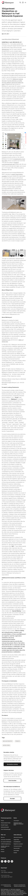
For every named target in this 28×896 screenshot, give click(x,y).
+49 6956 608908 (6, 872)
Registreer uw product (18, 843)
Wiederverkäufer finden (5, 822)
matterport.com (6, 340)
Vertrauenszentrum (18, 846)
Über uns (3, 837)
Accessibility (16, 850)
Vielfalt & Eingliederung (5, 843)
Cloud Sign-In (16, 820)
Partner (2, 820)
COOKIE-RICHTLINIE (7, 886)
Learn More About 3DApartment (10, 39)
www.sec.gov (19, 665)
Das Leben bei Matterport (6, 841)
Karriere (2, 849)
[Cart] (23, 2)
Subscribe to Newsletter (6, 839)
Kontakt (12, 798)
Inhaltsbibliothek (17, 841)
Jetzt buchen (12, 780)
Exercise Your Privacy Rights (19, 886)
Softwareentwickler (5, 827)
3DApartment (5, 49)
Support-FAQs (16, 839)
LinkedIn (8, 861)
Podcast (2, 851)
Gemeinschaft (17, 848)
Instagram (12, 861)
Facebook (2, 861)
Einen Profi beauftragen (5, 829)
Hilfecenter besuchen (18, 837)
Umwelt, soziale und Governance (5, 847)
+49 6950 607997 (6, 877)
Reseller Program (4, 825)
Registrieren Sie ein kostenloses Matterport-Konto (19, 824)
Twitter (5, 861)
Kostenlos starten (12, 764)
